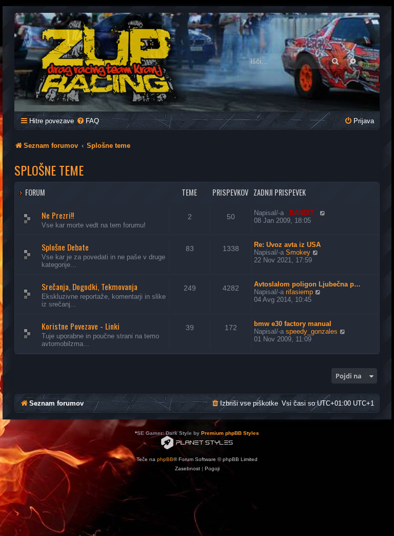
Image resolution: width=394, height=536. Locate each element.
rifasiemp (299, 292)
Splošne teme (49, 170)
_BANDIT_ (302, 213)
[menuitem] (87, 120)
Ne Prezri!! (58, 215)
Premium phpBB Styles (230, 433)
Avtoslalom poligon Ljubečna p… (307, 284)
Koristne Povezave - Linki (81, 326)
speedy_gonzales (312, 331)
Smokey (298, 252)
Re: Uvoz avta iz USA (287, 244)
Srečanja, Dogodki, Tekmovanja (89, 286)
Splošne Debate (65, 247)
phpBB (165, 459)
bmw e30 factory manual (292, 324)
